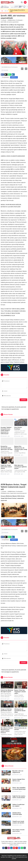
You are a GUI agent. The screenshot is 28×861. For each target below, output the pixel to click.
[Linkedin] (11, 848)
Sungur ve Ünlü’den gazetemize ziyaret (6, 709)
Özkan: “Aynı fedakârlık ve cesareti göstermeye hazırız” (19, 789)
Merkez (14, 20)
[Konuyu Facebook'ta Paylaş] (2, 74)
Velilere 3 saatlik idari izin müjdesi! (18, 805)
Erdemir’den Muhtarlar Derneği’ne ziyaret (7, 690)
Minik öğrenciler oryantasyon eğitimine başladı (20, 466)
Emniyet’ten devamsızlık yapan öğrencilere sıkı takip (6, 448)
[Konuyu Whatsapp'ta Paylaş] (9, 74)
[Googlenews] (19, 848)
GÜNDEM (10, 20)
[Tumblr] (24, 848)
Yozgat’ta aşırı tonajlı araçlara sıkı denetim (18, 822)
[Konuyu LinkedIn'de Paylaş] (13, 74)
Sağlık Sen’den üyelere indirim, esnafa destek (18, 796)
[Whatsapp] (22, 848)
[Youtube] (14, 848)
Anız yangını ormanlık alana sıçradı (18, 830)
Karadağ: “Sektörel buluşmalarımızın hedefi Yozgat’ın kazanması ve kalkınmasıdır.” (6, 430)
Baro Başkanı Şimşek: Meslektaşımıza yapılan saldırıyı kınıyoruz (7, 730)
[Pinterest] (17, 848)
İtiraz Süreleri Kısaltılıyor (18, 428)
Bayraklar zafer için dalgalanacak (17, 771)
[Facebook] (3, 848)
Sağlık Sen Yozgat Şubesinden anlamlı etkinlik (6, 466)
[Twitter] (6, 848)
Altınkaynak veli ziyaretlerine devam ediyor (19, 710)
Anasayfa (4, 20)
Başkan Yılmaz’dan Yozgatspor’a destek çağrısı (20, 691)
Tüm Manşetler (19, 20)
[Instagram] (9, 848)
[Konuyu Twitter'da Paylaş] (5, 74)
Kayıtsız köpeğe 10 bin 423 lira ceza (18, 780)
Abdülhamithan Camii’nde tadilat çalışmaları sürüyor (17, 814)
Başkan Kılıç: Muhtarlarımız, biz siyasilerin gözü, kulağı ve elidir (20, 449)
